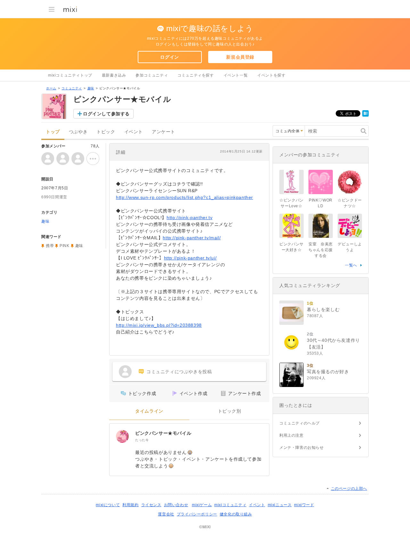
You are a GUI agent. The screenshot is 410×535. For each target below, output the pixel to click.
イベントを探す (271, 75)
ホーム (51, 88)
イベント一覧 (236, 75)
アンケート (163, 131)
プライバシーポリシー (197, 514)
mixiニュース (280, 505)
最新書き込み (114, 75)
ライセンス (151, 505)
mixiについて (108, 505)
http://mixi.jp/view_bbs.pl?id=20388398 (159, 325)
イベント (133, 131)
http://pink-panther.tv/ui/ (190, 257)
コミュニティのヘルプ (299, 423)
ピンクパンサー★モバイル (163, 433)
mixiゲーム (202, 505)
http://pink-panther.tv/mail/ (192, 237)
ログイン (169, 57)
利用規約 (130, 505)
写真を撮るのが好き (328, 371)
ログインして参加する (106, 113)
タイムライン (149, 411)
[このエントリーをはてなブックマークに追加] (365, 115)
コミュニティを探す (195, 75)
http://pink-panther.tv (189, 217)
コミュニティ (72, 88)
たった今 (142, 440)
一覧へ (351, 265)
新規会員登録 (240, 57)
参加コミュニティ (151, 75)
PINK (64, 245)
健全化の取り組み (236, 514)
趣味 (90, 88)
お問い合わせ (176, 505)
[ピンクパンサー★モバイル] (122, 436)
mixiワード (304, 505)
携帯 (50, 245)
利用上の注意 (291, 435)
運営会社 (166, 514)
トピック (105, 131)
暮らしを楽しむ (323, 309)
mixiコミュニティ (230, 505)
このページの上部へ (349, 488)
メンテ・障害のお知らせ (301, 447)
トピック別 (229, 411)
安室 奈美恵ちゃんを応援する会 (320, 250)
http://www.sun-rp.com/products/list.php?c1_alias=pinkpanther (184, 197)
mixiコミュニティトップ (70, 75)
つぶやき (78, 131)
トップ (53, 131)
